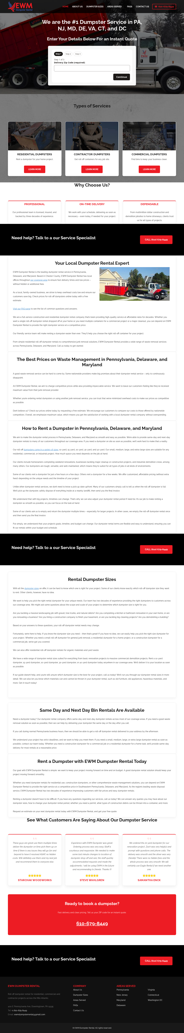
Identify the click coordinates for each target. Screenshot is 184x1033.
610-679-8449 (166, 6)
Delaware (121, 1005)
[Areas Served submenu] (122, 6)
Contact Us (78, 1010)
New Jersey (122, 995)
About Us (77, 990)
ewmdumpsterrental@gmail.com (29, 1014)
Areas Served (79, 1000)
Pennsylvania (123, 990)
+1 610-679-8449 (19, 1010)
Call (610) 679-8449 (156, 239)
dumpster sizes (31, 588)
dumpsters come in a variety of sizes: (41, 449)
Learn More (34, 169)
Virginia (151, 990)
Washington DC (155, 1000)
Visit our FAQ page (21, 309)
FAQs (75, 1005)
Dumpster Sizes (80, 995)
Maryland (121, 1000)
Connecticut (153, 995)
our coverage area (38, 280)
